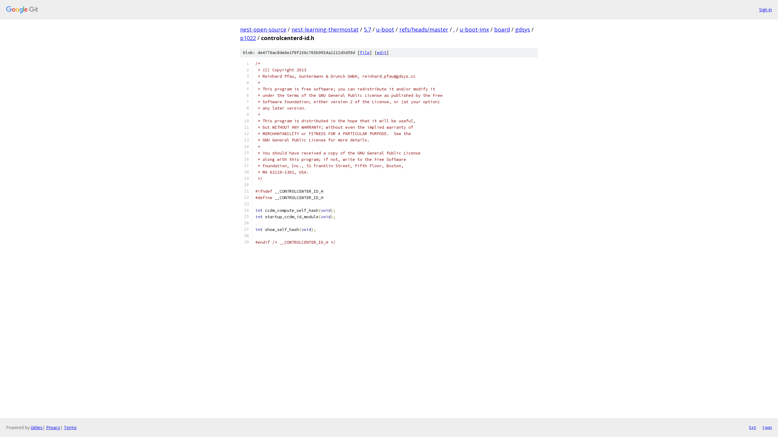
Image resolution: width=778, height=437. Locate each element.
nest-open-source (263, 29)
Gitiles (37, 427)
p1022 (248, 38)
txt (752, 427)
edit (382, 52)
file (365, 52)
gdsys (522, 29)
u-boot (385, 29)
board (502, 29)
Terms (70, 427)
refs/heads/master (423, 29)
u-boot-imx (474, 29)
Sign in (765, 9)
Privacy (53, 427)
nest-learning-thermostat (325, 29)
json (767, 427)
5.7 (367, 29)
